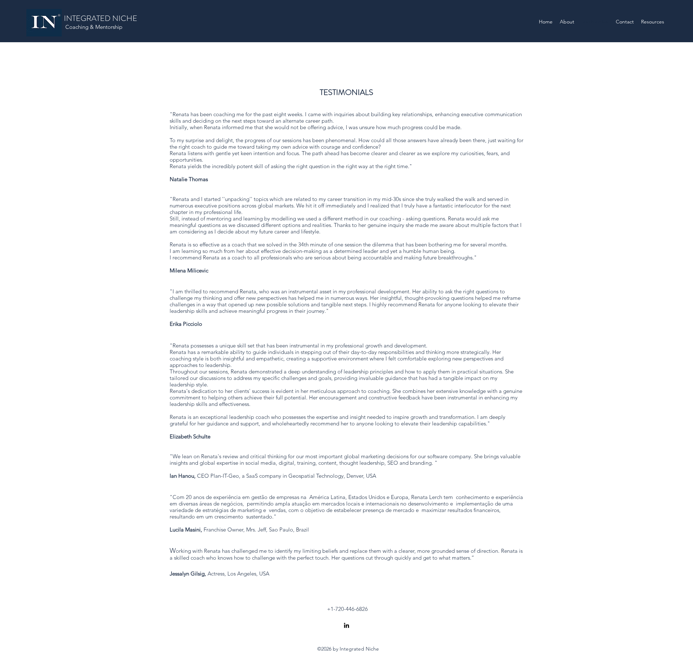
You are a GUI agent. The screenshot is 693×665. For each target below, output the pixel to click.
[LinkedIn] (346, 625)
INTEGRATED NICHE (100, 18)
